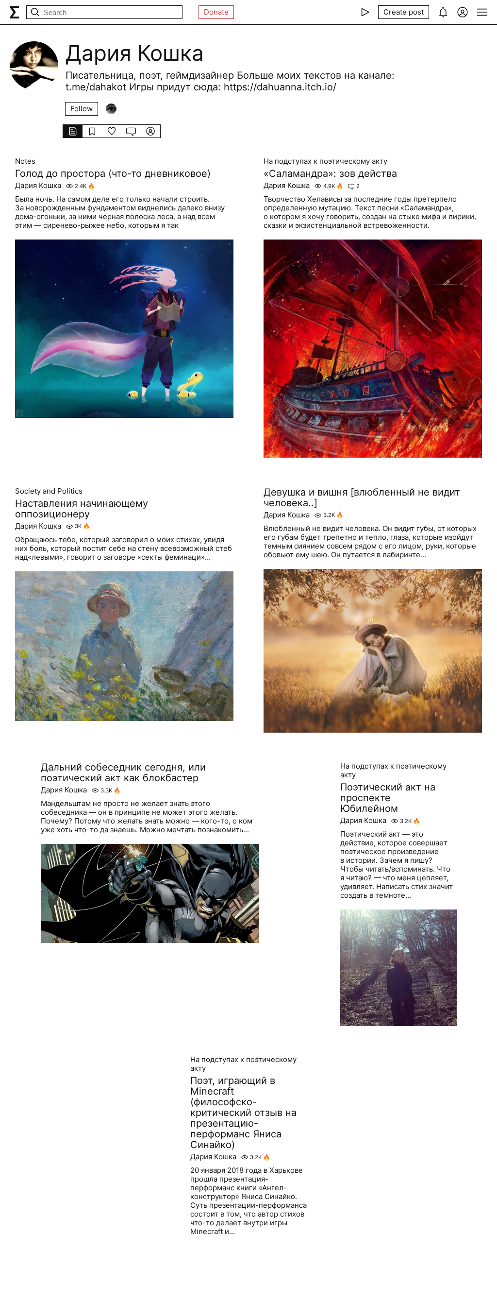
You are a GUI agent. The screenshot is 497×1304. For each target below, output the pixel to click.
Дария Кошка (38, 185)
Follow (81, 108)
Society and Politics (49, 491)
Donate (216, 12)
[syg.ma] (14, 12)
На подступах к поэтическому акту (325, 161)
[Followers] (111, 109)
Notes (25, 161)
